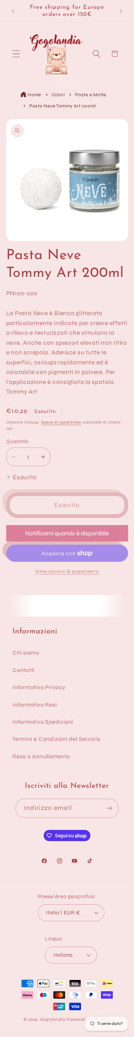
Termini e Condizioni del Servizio (56, 739)
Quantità (17, 441)
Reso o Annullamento (41, 756)
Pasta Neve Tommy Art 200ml (62, 106)
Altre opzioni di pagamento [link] (67, 571)
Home (34, 94)
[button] (16, 54)
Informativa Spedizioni (42, 721)
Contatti (23, 670)
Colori (58, 94)
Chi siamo (25, 652)
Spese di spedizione (61, 422)
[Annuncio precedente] (13, 11)
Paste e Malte (90, 94)
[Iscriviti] (109, 808)
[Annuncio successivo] (121, 11)
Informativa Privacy (38, 687)
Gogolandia (52, 1019)
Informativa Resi (34, 704)
